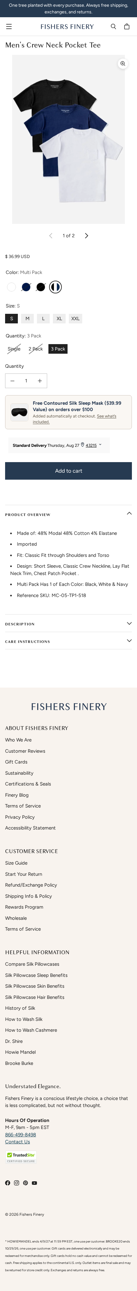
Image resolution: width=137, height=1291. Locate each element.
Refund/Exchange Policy (31, 885)
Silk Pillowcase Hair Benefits (34, 997)
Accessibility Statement (30, 828)
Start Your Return (23, 874)
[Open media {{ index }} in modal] (68, 139)
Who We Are (18, 740)
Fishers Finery (31, 1214)
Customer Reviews (25, 751)
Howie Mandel (20, 1052)
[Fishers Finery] (67, 26)
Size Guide (16, 863)
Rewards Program (24, 907)
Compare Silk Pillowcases (32, 964)
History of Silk (20, 1008)
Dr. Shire (14, 1041)
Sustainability (19, 773)
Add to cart (68, 471)
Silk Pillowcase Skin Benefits (34, 986)
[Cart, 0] (127, 26)
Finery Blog (17, 795)
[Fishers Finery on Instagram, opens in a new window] (16, 1182)
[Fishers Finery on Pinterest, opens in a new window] (25, 1182)
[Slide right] (86, 235)
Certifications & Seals (28, 784)
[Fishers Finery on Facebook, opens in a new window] (7, 1182)
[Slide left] (51, 235)
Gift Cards (16, 762)
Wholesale (16, 918)
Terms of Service (23, 806)
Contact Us (17, 1142)
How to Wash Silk (23, 1019)
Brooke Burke (19, 1063)
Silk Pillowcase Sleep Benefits (36, 975)
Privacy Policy (20, 817)
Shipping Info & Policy (28, 896)
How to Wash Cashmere (31, 1030)
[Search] (113, 26)
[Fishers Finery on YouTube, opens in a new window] (34, 1182)
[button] (21, 1157)
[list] (68, 139)
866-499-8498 (20, 1135)
